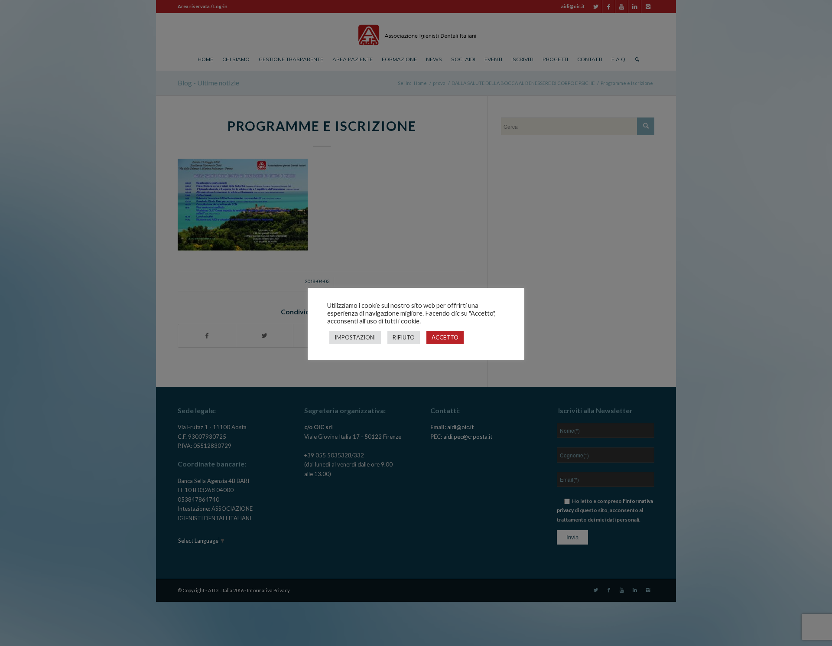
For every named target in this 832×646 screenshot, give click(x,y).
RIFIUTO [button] (404, 337)
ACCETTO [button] (445, 337)
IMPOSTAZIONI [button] (355, 337)
